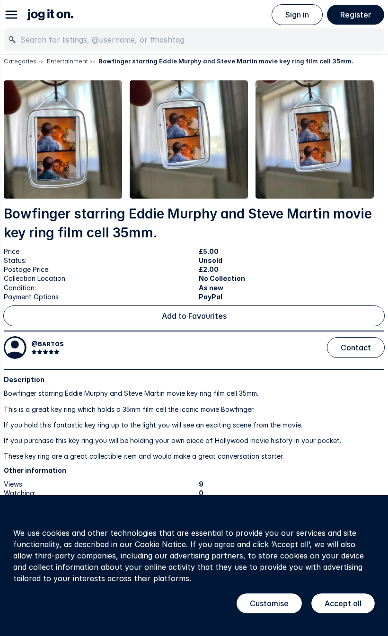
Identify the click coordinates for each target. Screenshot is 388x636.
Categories (20, 61)
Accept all (343, 603)
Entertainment (67, 61)
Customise (269, 603)
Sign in (297, 14)
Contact (356, 347)
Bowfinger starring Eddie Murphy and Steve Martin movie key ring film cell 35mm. (225, 61)
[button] (63, 139)
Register (355, 14)
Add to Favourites (194, 316)
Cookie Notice (160, 544)
